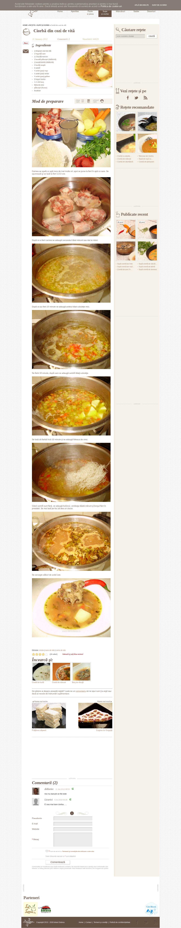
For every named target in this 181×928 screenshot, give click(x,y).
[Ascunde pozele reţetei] (88, 101)
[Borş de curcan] (147, 122)
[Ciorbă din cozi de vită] (89, 66)
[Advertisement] (72, 757)
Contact (88, 922)
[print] (102, 101)
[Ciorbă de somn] (126, 251)
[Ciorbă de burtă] (41, 671)
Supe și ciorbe (43, 25)
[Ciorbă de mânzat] (61, 671)
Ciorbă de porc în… (124, 269)
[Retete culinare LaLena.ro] (30, 916)
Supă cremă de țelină (147, 267)
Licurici (49, 799)
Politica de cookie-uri (111, 6)
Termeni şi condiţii (100, 922)
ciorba (41, 650)
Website (35, 829)
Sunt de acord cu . (71, 851)
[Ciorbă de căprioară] (147, 251)
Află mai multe (142, 5)
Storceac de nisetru (146, 156)
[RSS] (145, 98)
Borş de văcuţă (78, 682)
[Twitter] (136, 97)
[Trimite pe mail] (26, 51)
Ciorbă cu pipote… (124, 156)
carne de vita (61, 650)
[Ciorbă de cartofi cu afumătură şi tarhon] (126, 143)
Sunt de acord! (159, 5)
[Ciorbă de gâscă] (126, 122)
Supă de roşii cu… (146, 159)
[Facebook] (128, 98)
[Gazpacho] (147, 143)
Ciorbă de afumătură (125, 162)
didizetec (49, 789)
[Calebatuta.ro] (151, 916)
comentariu (81, 691)
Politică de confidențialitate (120, 922)
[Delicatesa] (29, 922)
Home (25, 25)
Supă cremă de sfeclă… (148, 264)
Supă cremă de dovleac (148, 269)
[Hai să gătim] (45, 916)
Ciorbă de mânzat (59, 682)
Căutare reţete (133, 29)
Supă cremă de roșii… (125, 267)
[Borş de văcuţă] (81, 671)
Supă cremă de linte (125, 264)
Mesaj (35, 839)
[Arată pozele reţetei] (82, 101)
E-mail (35, 823)
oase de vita (49, 650)
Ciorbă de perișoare (146, 162)
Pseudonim (37, 818)
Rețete (32, 25)
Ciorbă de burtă (38, 682)
